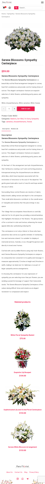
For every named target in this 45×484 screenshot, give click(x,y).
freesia (29, 122)
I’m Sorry (27, 119)
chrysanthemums (20, 122)
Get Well (20, 119)
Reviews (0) (14, 129)
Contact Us (18, 472)
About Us (9, 472)
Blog (25, 472)
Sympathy (10, 14)
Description (6, 129)
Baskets (13, 119)
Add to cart (25, 109)
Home (4, 14)
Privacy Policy (34, 472)
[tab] (6, 129)
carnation (9, 122)
